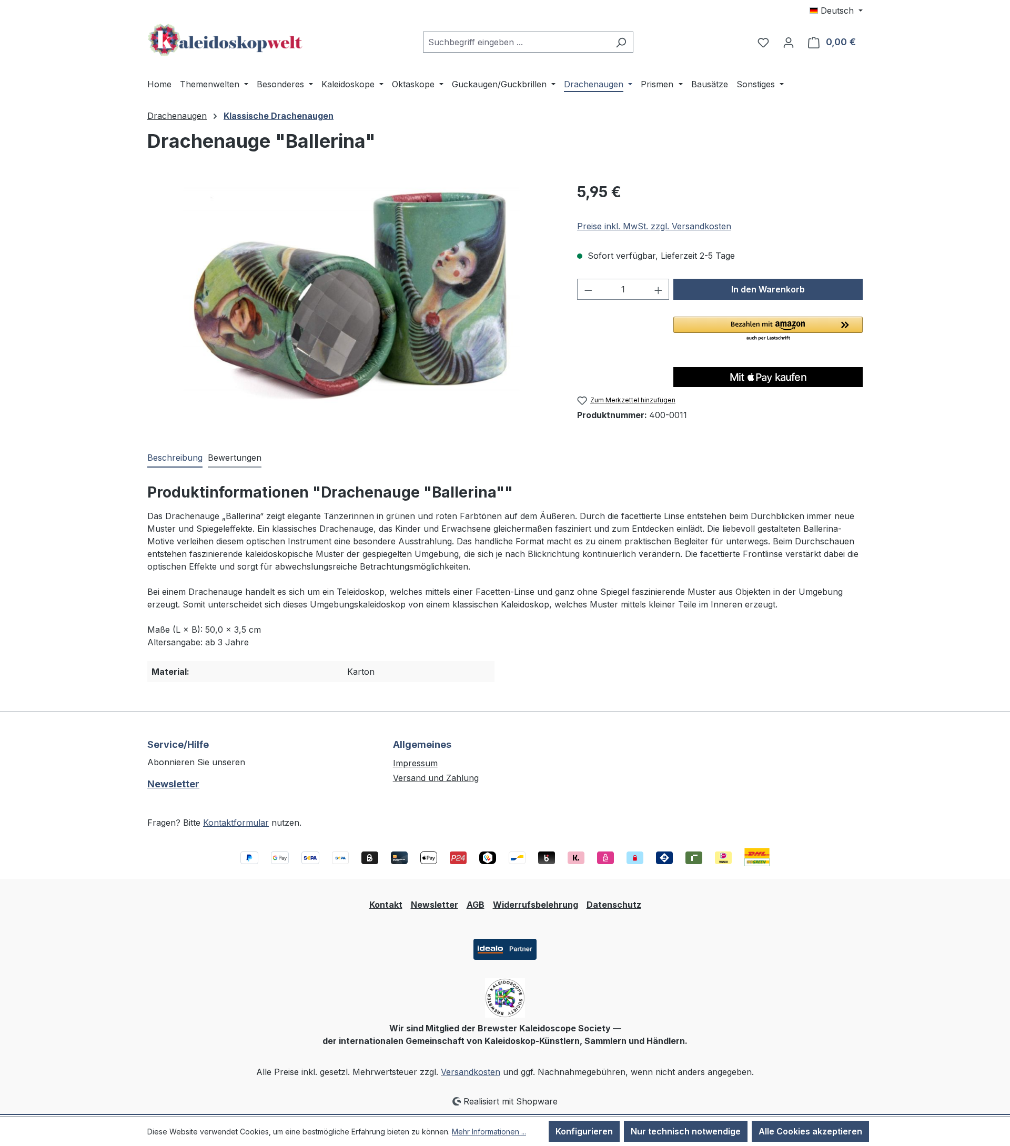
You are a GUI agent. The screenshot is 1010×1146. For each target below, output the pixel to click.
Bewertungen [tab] (234, 457)
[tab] (175, 458)
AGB (475, 904)
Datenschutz (614, 904)
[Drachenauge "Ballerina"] (351, 294)
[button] (768, 329)
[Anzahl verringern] (588, 289)
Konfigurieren (584, 1131)
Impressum (415, 763)
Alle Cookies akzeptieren (810, 1131)
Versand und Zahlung (436, 778)
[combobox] (516, 42)
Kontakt (385, 904)
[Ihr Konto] (788, 42)
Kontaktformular (236, 822)
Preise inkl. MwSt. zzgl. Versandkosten (654, 226)
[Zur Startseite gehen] (226, 40)
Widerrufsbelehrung (535, 904)
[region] (352, 294)
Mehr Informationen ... (489, 1131)
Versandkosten (470, 1072)
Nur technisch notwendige (686, 1131)
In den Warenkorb (768, 289)
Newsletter (173, 783)
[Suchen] (621, 42)
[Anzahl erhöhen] (659, 289)
